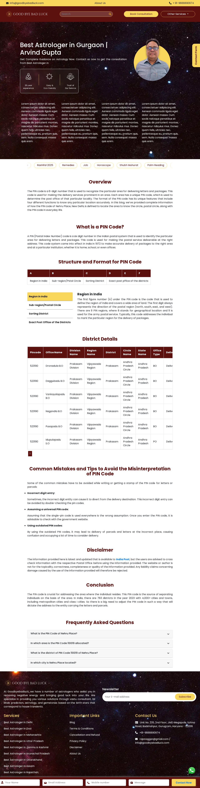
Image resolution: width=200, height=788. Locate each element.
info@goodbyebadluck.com (152, 743)
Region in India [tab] (38, 296)
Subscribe (185, 697)
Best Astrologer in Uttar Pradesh (24, 741)
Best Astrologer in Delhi (18, 722)
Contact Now (184, 782)
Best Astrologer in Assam (19, 766)
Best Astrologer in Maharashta (22, 735)
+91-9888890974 (150, 732)
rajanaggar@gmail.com (154, 739)
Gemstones (162, 165)
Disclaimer (76, 747)
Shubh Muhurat (110, 165)
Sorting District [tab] (38, 313)
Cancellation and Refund (85, 735)
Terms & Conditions (82, 728)
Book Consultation (141, 14)
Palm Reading (137, 165)
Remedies (50, 165)
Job (67, 165)
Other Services (177, 14)
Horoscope (85, 165)
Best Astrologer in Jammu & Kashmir (26, 747)
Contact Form (196, 55)
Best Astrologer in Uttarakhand (23, 760)
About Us (75, 753)
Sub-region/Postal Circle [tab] (45, 305)
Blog (72, 722)
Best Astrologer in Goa (17, 728)
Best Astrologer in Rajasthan (21, 772)
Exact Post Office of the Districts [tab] (50, 322)
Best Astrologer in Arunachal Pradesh (27, 753)
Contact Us (146, 715)
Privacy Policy (78, 741)
